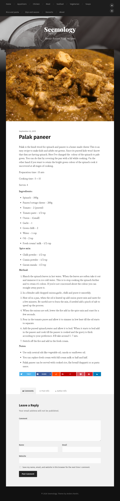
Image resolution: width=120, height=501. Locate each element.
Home (8, 4)
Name (21, 445)
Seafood (60, 4)
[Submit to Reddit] (56, 374)
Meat (48, 4)
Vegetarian (74, 4)
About (61, 12)
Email (64, 445)
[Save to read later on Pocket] (81, 374)
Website (22, 456)
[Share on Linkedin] (97, 374)
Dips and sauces (32, 12)
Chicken (36, 4)
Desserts (49, 12)
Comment (23, 418)
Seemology (60, 29)
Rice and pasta (12, 12)
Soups (88, 4)
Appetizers (22, 4)
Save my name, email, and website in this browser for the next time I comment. (56, 467)
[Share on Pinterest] (89, 374)
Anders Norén (72, 494)
